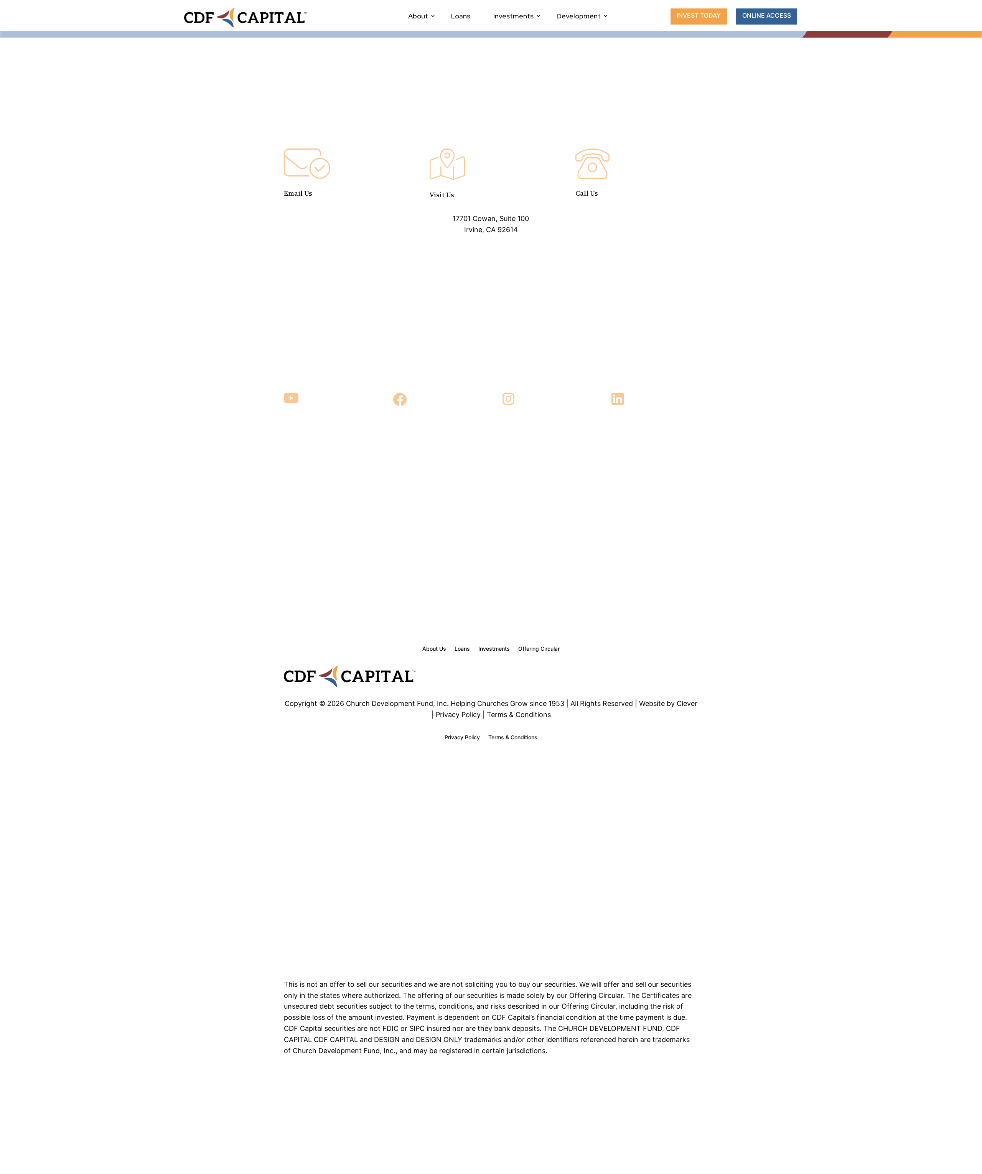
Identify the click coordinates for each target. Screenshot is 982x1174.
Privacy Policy (462, 737)
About (418, 16)
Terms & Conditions (512, 737)
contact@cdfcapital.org (345, 217)
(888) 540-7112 (636, 217)
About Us (434, 649)
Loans (460, 16)
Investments (513, 16)
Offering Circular (539, 649)
